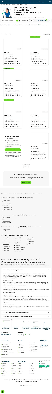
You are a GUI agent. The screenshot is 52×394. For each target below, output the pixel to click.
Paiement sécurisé (19, 381)
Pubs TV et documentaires (8, 352)
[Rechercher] (17, 21)
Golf (32, 366)
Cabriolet (33, 344)
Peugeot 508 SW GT (7, 207)
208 (20, 363)
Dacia (3, 370)
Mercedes (14, 371)
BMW (13, 370)
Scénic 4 (32, 371)
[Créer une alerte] (2, 391)
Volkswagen (4, 371)
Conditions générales (9, 379)
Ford (13, 368)
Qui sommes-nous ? (6, 343)
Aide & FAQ (4, 348)
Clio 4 (32, 365)
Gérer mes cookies (44, 379)
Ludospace (21, 352)
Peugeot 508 (18, 239)
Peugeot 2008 (6, 237)
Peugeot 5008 (6, 248)
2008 (20, 365)
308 (20, 366)
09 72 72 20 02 (6, 334)
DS (12, 375)
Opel (3, 368)
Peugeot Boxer (31, 241)
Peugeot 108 (18, 237)
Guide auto (33, 348)
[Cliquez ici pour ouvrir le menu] (50, 2)
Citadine (21, 343)
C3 (19, 370)
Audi (3, 373)
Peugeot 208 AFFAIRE (20, 247)
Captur (20, 373)
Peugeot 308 (6, 244)
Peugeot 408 (6, 250)
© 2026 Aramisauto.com (26, 386)
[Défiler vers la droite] (35, 20)
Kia (13, 366)
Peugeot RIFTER (19, 245)
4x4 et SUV (33, 343)
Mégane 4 (33, 370)
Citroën (4, 366)
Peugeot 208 (6, 239)
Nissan (3, 375)
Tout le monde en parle (7, 349)
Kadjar (32, 368)
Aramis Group (5, 354)
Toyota (13, 373)
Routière (21, 347)
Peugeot (4, 365)
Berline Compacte (21, 345)
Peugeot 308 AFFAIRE (20, 249)
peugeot (17, 4)
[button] (28, 20)
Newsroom (4, 351)
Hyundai (14, 365)
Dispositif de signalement (31, 381)
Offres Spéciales (34, 346)
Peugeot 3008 (6, 242)
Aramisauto (3, 4)
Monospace (21, 350)
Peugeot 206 (18, 251)
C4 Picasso (21, 371)
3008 (20, 368)
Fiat (13, 363)
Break (20, 349)
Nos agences (5, 344)
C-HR (32, 363)
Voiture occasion (10, 4)
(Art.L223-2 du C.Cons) (15, 156)
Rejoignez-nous (5, 346)
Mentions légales (18, 379)
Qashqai (32, 373)
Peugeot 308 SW (6, 246)
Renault (4, 363)
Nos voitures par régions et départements (34, 350)
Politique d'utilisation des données (31, 379)
